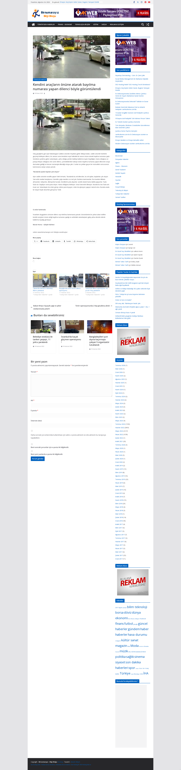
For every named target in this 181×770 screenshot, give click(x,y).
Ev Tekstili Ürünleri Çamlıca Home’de (127, 122)
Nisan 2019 (119, 483)
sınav (137, 668)
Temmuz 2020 (120, 445)
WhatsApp (136, 674)
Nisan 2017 (119, 548)
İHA (145, 673)
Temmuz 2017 (120, 538)
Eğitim (95, 24)
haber (144, 629)
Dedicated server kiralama (63, 764)
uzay (132, 674)
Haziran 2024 (119, 400)
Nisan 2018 (119, 510)
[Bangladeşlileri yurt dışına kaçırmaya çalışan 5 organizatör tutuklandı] (99, 322)
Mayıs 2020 (119, 448)
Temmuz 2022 (120, 424)
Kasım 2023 (119, 414)
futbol (128, 623)
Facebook (143, 618)
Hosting (60, 762)
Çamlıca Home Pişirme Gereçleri (126, 131)
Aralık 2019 (119, 466)
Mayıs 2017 (119, 545)
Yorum (34, 372)
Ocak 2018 (119, 521)
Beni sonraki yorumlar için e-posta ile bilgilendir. (50, 447)
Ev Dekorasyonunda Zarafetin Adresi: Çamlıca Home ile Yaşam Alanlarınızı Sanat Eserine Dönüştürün (130, 96)
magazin (121, 646)
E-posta (34, 410)
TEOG (140, 668)
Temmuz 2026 (120, 365)
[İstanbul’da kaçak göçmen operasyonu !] (71, 322)
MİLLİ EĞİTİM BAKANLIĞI (135, 652)
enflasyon (137, 618)
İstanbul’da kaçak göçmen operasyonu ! (71, 339)
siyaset (120, 662)
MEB (129, 646)
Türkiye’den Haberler (46, 24)
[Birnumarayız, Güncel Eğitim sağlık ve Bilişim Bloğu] (33, 24)
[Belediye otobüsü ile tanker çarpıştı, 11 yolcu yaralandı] (43, 322)
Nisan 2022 (119, 434)
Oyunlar (118, 180)
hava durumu (137, 634)
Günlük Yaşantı (120, 173)
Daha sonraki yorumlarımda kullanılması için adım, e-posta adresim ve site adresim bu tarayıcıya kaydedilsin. (68, 436)
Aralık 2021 (119, 441)
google (135, 624)
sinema (139, 657)
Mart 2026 (118, 369)
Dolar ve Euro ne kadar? (123, 300)
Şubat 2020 (119, 459)
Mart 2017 (118, 552)
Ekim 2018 (118, 504)
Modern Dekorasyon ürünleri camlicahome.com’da (132, 144)
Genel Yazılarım (120, 170)
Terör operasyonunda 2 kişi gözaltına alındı (92, 306)
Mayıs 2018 (119, 507)
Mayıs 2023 (119, 421)
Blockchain (119, 156)
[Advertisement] (71, 97)
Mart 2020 (118, 455)
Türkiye (125, 673)
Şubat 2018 (119, 517)
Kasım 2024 (119, 390)
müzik (124, 651)
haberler (121, 634)
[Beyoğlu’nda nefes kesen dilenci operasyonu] (71, 280)
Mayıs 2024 (119, 403)
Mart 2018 (118, 514)
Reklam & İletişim (117, 24)
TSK (144, 668)
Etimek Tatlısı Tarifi (121, 262)
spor (132, 668)
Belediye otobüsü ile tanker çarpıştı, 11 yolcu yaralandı (42, 339)
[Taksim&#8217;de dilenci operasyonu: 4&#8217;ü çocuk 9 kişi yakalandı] (97, 280)
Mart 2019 (118, 486)
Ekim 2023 (118, 417)
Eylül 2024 (118, 393)
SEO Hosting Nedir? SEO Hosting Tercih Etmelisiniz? (77, 1)
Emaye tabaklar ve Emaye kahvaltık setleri (129, 140)
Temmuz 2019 (120, 479)
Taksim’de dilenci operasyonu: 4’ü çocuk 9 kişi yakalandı (96, 289)
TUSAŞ (147, 668)
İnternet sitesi (36, 421)
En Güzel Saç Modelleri (123, 251)
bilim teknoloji (137, 607)
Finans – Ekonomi (65, 24)
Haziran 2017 (119, 542)
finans (119, 623)
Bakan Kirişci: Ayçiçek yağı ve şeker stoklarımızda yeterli (47, 307)
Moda (134, 646)
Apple (120, 607)
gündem (134, 629)
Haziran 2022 (119, 428)
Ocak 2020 (119, 462)
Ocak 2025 (119, 386)
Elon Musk (131, 618)
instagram (118, 641)
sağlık (130, 657)
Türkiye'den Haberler (40, 79)
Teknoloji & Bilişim (82, 24)
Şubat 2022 (119, 438)
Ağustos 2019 (120, 476)
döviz (127, 612)
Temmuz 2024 (120, 396)
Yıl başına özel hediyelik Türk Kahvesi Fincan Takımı (132, 118)
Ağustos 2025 (120, 379)
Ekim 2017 (118, 528)
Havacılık (118, 177)
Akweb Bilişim (75, 762)
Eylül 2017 (118, 531)
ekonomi (121, 618)
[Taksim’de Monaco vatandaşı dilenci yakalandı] (45, 280)
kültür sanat (129, 640)
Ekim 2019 (118, 472)
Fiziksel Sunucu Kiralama (48, 764)
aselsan (125, 607)
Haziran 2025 (119, 383)
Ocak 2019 (119, 493)
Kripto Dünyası (120, 244)
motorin (141, 646)
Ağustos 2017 (120, 535)
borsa (119, 612)
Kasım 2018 (119, 500)
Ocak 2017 (119, 559)
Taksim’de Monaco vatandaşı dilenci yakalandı (43, 289)
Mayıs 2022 (119, 431)
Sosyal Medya (120, 187)
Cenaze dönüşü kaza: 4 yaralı (125, 313)
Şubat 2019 (119, 490)
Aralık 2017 (119, 524)
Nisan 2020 (119, 452)
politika (120, 657)
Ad (32, 400)
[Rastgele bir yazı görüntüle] (147, 24)
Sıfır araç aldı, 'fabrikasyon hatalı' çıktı (127, 303)
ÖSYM (141, 674)
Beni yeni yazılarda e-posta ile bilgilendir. (47, 454)
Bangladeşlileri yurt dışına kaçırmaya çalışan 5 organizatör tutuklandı (99, 340)
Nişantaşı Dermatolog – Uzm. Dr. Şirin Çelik (130, 75)
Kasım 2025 (119, 376)
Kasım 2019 (119, 469)
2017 (116, 607)
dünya (136, 612)
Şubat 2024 (119, 407)
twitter (117, 674)
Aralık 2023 (119, 410)
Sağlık (104, 24)
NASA (144, 652)
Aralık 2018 (119, 497)
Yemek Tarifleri (120, 197)
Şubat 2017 (119, 555)
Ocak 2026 (119, 372)
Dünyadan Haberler (121, 159)
